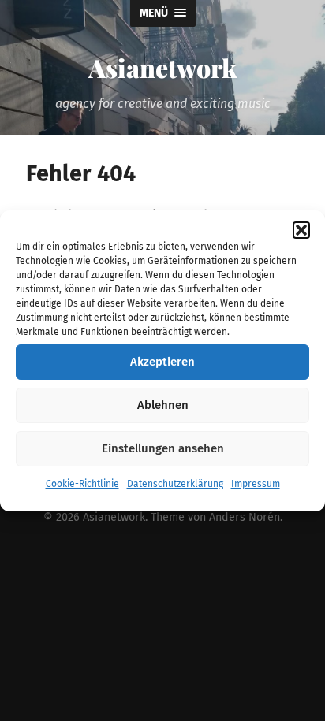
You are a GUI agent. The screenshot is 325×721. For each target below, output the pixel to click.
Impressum (255, 483)
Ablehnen (163, 405)
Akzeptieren (162, 362)
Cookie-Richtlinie (82, 483)
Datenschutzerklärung (175, 483)
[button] (301, 230)
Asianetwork (162, 67)
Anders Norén (244, 517)
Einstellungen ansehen (163, 448)
